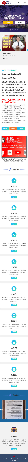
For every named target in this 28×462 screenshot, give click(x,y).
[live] (14, 146)
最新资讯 (5, 55)
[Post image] (14, 409)
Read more (5, 58)
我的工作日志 (7, 53)
